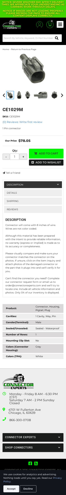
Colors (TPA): (14, 356)
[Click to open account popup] (39, 24)
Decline (28, 488)
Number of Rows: (17, 334)
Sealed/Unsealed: (17, 328)
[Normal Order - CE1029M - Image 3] (27, 95)
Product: (11, 308)
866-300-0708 (20, 420)
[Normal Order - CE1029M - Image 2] (19, 95)
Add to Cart (48, 153)
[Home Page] (18, 381)
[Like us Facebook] (30, 463)
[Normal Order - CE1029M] (33, 68)
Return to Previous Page (23, 49)
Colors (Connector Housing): (17, 348)
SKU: (5, 116)
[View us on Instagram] (36, 463)
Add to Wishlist (48, 162)
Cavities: (11, 316)
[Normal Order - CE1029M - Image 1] (10, 95)
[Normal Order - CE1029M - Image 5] (54, 95)
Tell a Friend (13, 172)
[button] (32, 38)
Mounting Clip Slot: (18, 340)
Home (6, 49)
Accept (11, 488)
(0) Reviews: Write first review (22, 122)
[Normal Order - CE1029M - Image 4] (40, 95)
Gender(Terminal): (17, 322)
